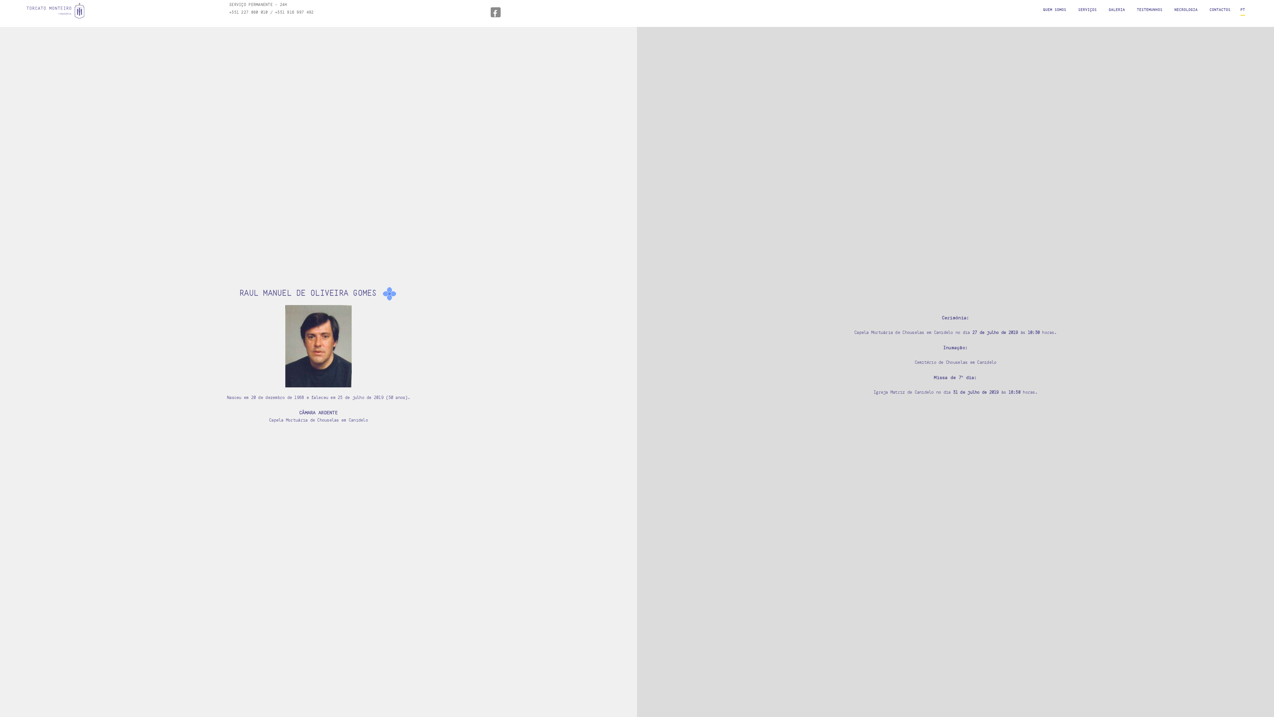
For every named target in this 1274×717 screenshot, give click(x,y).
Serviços (1087, 9)
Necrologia (1186, 9)
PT (1242, 9)
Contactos (1220, 9)
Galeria (1117, 9)
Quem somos (1054, 9)
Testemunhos (1150, 9)
